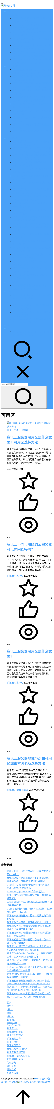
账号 (9, 328)
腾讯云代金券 (14, 1038)
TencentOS (12, 1022)
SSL (9, 325)
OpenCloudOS (14, 1025)
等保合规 (11, 1062)
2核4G (10, 1009)
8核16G (10, 1016)
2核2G (10, 1006)
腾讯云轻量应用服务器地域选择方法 (31, 224)
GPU (9, 291)
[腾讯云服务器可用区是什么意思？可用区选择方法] (30, 426)
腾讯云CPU (12, 1028)
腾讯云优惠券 (14, 1045)
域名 (9, 302)
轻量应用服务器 (15, 138)
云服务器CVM (14, 66)
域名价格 (11, 1066)
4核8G (10, 1013)
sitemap (37, 1078)
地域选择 (11, 1069)
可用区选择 (12, 1073)
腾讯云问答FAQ (15, 576)
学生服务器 (12, 282)
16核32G (11, 1020)
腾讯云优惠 (12, 15)
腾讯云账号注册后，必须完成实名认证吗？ (29, 922)
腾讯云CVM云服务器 (17, 430)
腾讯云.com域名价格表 (18, 1056)
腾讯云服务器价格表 (17, 1049)
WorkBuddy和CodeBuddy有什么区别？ (26, 891)
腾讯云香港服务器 (16, 1052)
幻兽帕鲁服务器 (15, 1059)
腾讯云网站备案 (15, 1032)
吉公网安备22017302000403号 (35, 1082)
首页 (9, 11)
